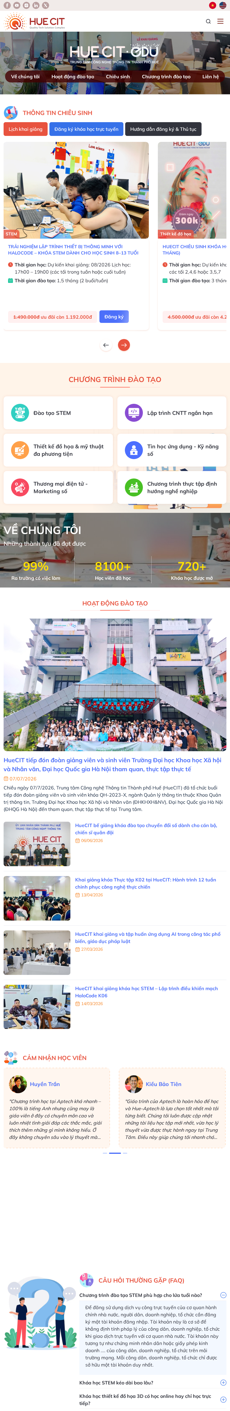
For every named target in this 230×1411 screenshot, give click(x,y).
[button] (105, 1153)
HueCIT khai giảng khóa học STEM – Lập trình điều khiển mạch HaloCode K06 (146, 992)
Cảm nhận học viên (55, 1058)
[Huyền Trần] (18, 1084)
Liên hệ (210, 76)
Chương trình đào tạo (166, 76)
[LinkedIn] (26, 5)
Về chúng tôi (25, 76)
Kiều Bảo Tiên (163, 1084)
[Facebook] (7, 5)
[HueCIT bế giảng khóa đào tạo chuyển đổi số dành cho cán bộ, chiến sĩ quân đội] (37, 844)
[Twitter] (45, 5)
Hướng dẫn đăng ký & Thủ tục (163, 129)
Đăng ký (114, 317)
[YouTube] (16, 5)
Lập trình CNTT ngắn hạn (180, 413)
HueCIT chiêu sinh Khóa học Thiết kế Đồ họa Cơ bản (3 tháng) (75, 250)
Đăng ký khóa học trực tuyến (86, 129)
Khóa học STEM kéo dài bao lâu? (116, 1383)
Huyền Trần (45, 1084)
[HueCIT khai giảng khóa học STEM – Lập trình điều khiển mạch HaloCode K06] (37, 1007)
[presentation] (106, 345)
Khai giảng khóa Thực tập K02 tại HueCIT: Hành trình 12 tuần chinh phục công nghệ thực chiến (145, 883)
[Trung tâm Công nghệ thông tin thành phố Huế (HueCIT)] (34, 21)
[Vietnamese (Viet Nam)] (212, 5)
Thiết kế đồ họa (21, 234)
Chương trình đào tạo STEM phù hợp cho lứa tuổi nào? (140, 1295)
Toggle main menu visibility (221, 20)
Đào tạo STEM (52, 413)
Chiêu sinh (118, 76)
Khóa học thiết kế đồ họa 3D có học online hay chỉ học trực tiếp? (145, 1399)
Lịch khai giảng (26, 129)
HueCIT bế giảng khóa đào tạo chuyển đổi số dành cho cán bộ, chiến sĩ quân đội (146, 828)
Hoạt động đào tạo (73, 76)
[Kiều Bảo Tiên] (134, 1084)
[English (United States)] (222, 5)
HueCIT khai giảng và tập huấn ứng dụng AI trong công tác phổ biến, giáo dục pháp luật (147, 937)
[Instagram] (36, 5)
